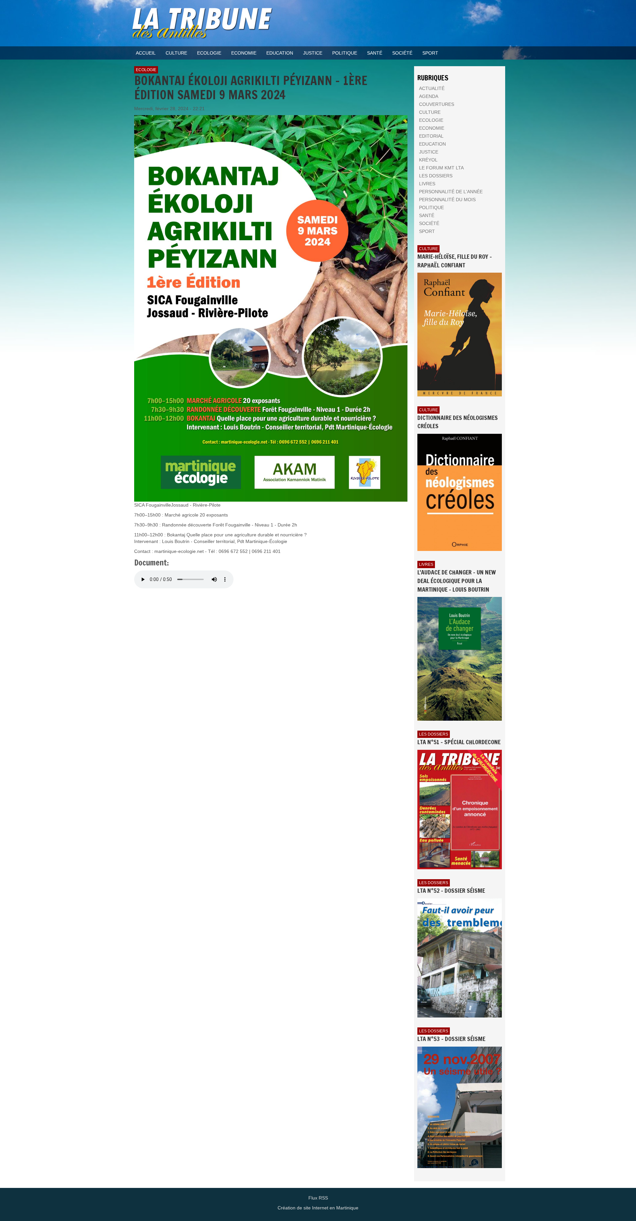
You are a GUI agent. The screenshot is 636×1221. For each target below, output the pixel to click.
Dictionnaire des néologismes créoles (457, 421)
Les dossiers (433, 734)
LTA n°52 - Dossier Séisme (451, 890)
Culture (428, 249)
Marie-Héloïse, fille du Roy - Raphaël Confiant (454, 260)
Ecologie (146, 70)
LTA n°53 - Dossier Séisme (451, 1038)
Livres (426, 564)
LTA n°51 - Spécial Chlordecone (459, 742)
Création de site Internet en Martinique (318, 1207)
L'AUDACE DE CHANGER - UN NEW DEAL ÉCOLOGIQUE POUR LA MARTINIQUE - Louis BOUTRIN (456, 580)
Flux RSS (318, 1197)
